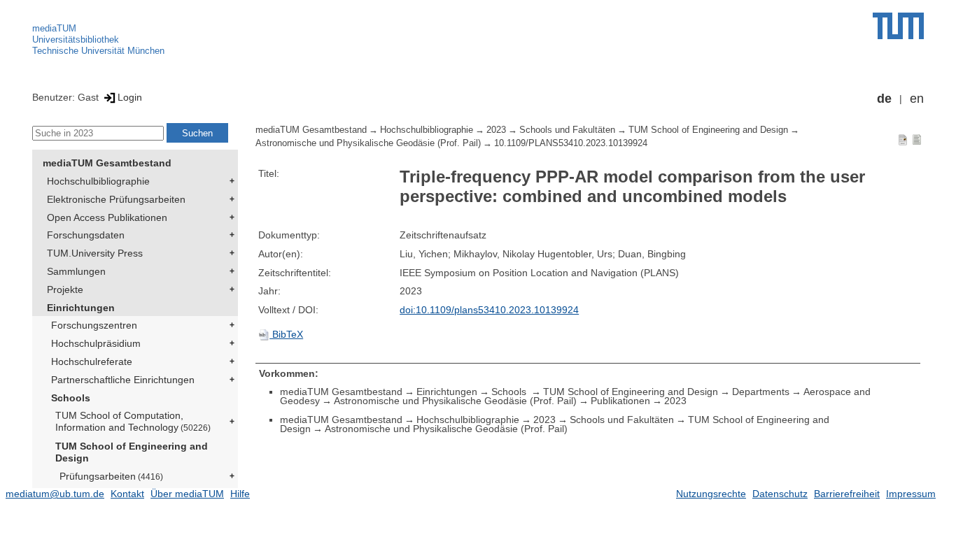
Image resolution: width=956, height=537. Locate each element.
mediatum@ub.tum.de (55, 493)
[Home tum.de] (898, 26)
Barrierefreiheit (847, 493)
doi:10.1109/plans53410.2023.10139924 (489, 309)
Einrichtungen (81, 307)
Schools (70, 397)
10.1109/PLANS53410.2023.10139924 (570, 143)
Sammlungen (76, 271)
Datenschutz (780, 493)
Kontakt (127, 493)
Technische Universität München (98, 50)
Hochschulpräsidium (96, 343)
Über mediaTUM (187, 493)
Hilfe (240, 493)
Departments (760, 391)
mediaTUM (54, 28)
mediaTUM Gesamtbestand (107, 163)
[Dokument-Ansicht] (903, 139)
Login (130, 97)
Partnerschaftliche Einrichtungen (123, 379)
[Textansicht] (917, 139)
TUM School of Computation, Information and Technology (133, 421)
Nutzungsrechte (711, 493)
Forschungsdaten (86, 235)
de (884, 99)
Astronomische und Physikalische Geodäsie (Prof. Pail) (368, 143)
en (917, 99)
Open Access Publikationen (107, 217)
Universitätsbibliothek (75, 39)
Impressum (911, 493)
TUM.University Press (95, 253)
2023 (496, 130)
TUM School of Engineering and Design (131, 452)
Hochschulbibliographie (98, 181)
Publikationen (620, 400)
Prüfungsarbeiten (111, 476)
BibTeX (286, 334)
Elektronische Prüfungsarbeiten (116, 199)
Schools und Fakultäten (567, 130)
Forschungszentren (94, 325)
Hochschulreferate (91, 361)
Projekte (65, 289)
